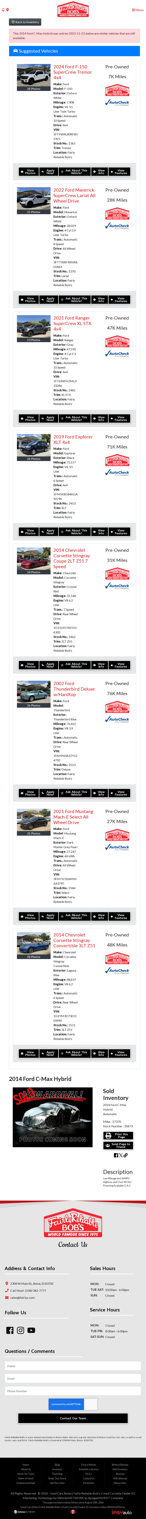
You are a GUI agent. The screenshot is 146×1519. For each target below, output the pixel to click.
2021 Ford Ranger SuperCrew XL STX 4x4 (72, 323)
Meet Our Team (25, 1473)
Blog (57, 1464)
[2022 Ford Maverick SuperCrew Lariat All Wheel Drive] (34, 198)
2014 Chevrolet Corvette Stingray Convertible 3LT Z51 (74, 940)
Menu (139, 10)
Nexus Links (120, 1482)
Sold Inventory (120, 1469)
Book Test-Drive (57, 1478)
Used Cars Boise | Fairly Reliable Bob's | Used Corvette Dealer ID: (92, 1493)
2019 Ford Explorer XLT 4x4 (73, 439)
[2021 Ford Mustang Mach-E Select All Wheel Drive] (34, 820)
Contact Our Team (73, 1418)
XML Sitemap (120, 1478)
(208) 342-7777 (35, 1290)
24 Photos (33, 572)
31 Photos (33, 833)
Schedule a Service (88, 1469)
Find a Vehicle (88, 1464)
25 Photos (33, 212)
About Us (26, 1469)
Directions (88, 1482)
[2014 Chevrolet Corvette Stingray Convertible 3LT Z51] (34, 943)
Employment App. (26, 1482)
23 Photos (33, 340)
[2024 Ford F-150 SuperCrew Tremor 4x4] (34, 75)
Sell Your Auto (57, 1482)
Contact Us (88, 1478)
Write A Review (120, 1464)
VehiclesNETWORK (70, 1498)
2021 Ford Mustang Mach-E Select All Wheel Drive (73, 816)
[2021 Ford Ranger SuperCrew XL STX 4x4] (34, 326)
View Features (121, 171)
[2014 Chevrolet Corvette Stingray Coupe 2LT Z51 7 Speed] (34, 558)
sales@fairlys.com (22, 1297)
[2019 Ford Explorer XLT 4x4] (34, 445)
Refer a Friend (25, 1478)
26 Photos (33, 458)
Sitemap (120, 1473)
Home (26, 1464)
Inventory (57, 1469)
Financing (57, 1473)
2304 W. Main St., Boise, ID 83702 (31, 1283)
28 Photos (33, 88)
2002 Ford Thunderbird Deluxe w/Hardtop (74, 689)
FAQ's (88, 1473)
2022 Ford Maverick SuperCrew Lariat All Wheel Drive (74, 195)
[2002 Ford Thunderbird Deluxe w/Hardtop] (34, 692)
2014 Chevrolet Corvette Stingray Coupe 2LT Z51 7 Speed (71, 558)
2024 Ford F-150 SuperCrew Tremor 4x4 (72, 72)
